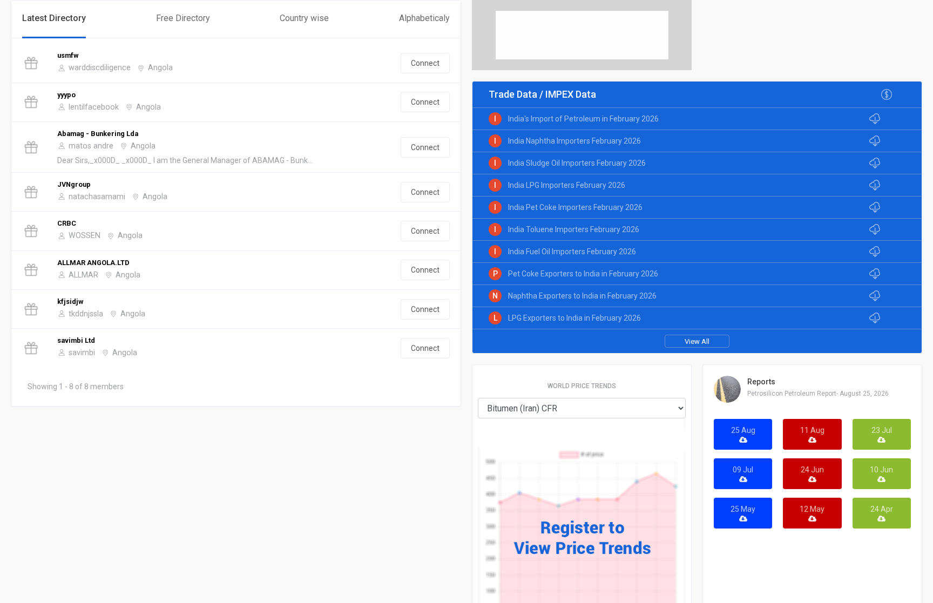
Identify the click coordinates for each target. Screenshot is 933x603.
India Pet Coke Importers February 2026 (575, 207)
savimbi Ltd (76, 340)
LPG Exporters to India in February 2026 (574, 318)
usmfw (67, 55)
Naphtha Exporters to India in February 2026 (582, 296)
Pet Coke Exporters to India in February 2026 (583, 273)
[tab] (54, 19)
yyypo (66, 95)
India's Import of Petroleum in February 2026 (583, 118)
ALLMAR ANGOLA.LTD (93, 263)
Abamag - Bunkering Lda (97, 134)
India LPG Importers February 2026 (566, 185)
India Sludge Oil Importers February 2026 (577, 163)
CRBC (66, 223)
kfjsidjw (70, 301)
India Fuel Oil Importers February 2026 (572, 251)
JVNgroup (74, 184)
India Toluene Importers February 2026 (573, 229)
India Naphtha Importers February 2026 (574, 141)
